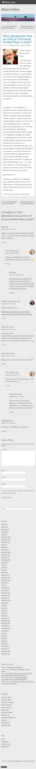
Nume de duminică (6, 712)
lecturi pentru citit (6, 707)
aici (13, 174)
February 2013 (5, 646)
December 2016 (5, 552)
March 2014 (4, 615)
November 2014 (5, 595)
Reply (4, 242)
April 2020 (4, 534)
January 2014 (5, 618)
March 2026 (4, 527)
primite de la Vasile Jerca (8, 717)
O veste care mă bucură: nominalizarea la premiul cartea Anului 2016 (14, 678)
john (2, 227)
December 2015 (5, 577)
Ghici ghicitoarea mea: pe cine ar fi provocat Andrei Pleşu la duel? (18, 39)
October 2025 (5, 529)
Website (3, 484)
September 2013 (6, 628)
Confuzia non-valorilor (7, 702)
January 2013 (5, 648)
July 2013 (4, 633)
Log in (3, 739)
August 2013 (4, 631)
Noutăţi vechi (5, 710)
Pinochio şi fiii (5, 715)
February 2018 (5, 542)
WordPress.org (5, 746)
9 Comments (25, 194)
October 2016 (5, 557)
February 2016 (5, 575)
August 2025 (4, 532)
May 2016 (4, 570)
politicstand (5, 420)
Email (3, 477)
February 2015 (5, 588)
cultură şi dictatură (6, 705)
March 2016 (4, 572)
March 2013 (4, 643)
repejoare (4, 720)
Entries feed (4, 741)
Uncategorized (5, 722)
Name (3, 470)
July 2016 (4, 565)
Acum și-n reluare (6, 697)
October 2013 (5, 626)
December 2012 (5, 651)
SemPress (31, 761)
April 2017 (4, 545)
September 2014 (6, 600)
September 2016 (6, 560)
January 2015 (5, 590)
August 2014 (4, 603)
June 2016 (4, 567)
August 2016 (4, 562)
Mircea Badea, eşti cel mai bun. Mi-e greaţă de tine (27, 27)
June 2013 (4, 636)
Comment (4, 449)
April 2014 (4, 613)
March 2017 (4, 547)
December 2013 (5, 621)
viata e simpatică (14, 194)
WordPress (17, 761)
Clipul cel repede (6, 700)
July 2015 (4, 585)
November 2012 (5, 653)
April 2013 (4, 641)
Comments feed (5, 744)
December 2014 (5, 593)
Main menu (10, 2)
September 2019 (6, 537)
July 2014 (4, 605)
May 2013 (4, 638)
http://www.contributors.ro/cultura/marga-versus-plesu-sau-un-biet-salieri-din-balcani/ (16, 313)
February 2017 (5, 550)
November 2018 (5, 539)
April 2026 (4, 524)
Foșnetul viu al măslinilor (15, 667)
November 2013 (5, 623)
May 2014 (4, 610)
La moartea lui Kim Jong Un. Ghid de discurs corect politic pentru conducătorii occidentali (16, 674)
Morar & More (10, 9)
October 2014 (5, 598)
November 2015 (5, 580)
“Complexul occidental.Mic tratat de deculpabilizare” (9, 27)
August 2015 (4, 583)
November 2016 (5, 555)
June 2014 (4, 608)
